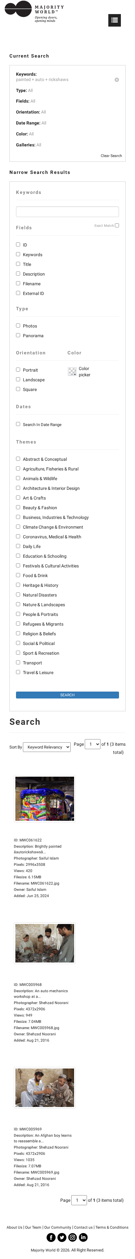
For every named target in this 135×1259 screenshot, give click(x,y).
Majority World (43, 1250)
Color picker (83, 371)
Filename (31, 283)
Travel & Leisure (38, 672)
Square (30, 389)
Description (34, 274)
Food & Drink (35, 575)
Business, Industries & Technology (56, 517)
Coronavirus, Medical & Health (52, 536)
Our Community (57, 1227)
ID (25, 244)
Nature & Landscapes (44, 604)
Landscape (34, 379)
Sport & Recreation (41, 653)
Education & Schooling (45, 556)
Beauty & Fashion (40, 507)
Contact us (83, 1227)
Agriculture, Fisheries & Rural (50, 468)
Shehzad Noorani (41, 1034)
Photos (30, 325)
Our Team (33, 1227)
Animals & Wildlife (40, 478)
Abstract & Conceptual (45, 459)
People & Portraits (40, 614)
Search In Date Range (42, 424)
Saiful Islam (36, 889)
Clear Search (111, 156)
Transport (32, 662)
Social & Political (39, 643)
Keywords (32, 254)
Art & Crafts (34, 497)
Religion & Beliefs (39, 633)
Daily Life (31, 546)
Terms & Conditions (111, 1227)
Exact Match (104, 226)
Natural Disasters (40, 594)
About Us (14, 1227)
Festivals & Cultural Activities (51, 565)
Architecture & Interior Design (51, 488)
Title (27, 264)
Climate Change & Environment (53, 527)
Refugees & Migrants (43, 624)
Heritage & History (40, 585)
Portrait (30, 370)
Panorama (33, 335)
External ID (33, 293)
